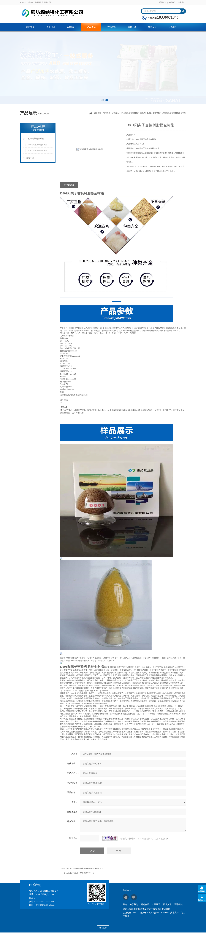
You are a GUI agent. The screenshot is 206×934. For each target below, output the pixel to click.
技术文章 (112, 27)
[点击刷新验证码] (109, 838)
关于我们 (50, 27)
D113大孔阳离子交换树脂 (37, 145)
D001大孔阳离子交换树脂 (37, 150)
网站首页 (30, 27)
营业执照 (103, 928)
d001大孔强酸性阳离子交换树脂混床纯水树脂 (85, 868)
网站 (125, 904)
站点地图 (166, 909)
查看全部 (30, 158)
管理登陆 (178, 904)
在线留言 (172, 2)
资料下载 (132, 27)
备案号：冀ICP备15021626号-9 (154, 913)
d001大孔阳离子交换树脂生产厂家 (80, 873)
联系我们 (181, 2)
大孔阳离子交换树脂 (129, 113)
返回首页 (162, 2)
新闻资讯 (71, 27)
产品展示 (91, 27)
